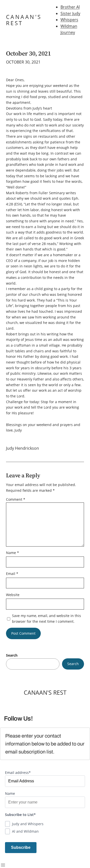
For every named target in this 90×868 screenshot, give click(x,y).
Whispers (69, 19)
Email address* (18, 772)
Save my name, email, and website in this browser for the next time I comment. (46, 618)
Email (12, 573)
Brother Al (70, 7)
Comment (15, 499)
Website (13, 594)
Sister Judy (70, 13)
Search (12, 655)
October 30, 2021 (28, 53)
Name (12, 552)
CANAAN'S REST (24, 20)
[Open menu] (3, 865)
